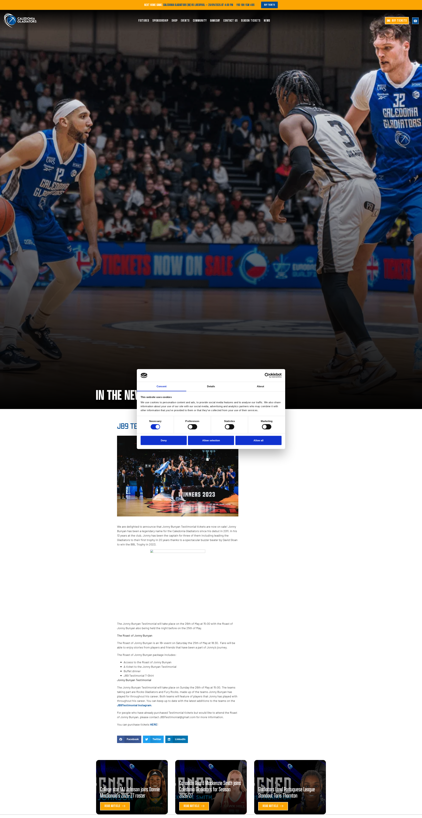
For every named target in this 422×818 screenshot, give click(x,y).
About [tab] (260, 386)
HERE (153, 724)
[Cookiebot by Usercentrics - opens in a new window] (267, 375)
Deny (164, 440)
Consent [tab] (161, 386)
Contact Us (230, 20)
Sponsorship (160, 20)
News (267, 20)
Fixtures (143, 20)
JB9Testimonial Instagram (134, 705)
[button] (129, 739)
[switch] (192, 426)
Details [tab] (211, 386)
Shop (175, 20)
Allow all (258, 440)
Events (185, 20)
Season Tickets (250, 20)
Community (200, 20)
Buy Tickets (269, 4)
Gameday (215, 20)
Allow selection (211, 440)
